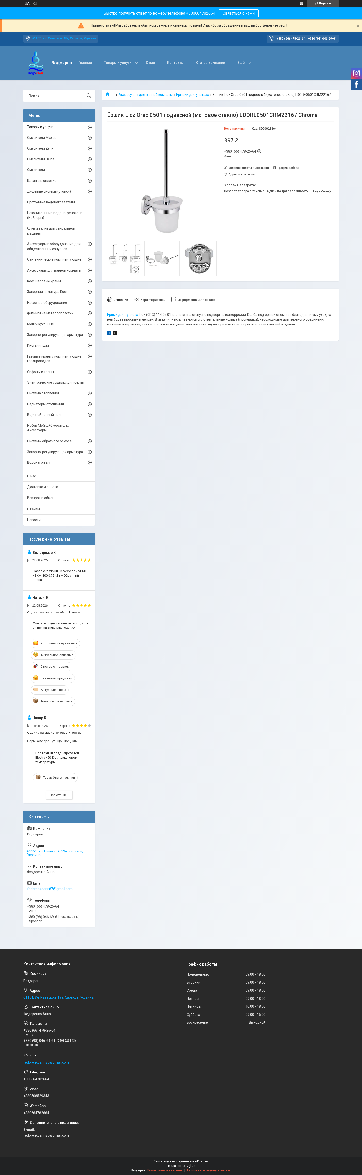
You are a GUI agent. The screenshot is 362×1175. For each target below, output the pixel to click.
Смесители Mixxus (41, 138)
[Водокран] (35, 63)
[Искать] (89, 96)
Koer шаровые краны (44, 281)
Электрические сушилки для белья (55, 382)
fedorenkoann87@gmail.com (50, 889)
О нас (150, 63)
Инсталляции (38, 345)
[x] (115, 334)
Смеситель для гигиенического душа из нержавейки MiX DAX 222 (60, 625)
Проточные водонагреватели (51, 202)
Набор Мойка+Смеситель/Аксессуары (48, 428)
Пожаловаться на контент (165, 1170)
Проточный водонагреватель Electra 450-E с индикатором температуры (58, 757)
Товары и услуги (117, 63)
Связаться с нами (239, 13)
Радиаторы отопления (45, 404)
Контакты (175, 63)
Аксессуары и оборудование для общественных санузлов (54, 246)
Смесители (36, 170)
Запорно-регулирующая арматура (55, 335)
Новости (34, 520)
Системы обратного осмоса (49, 441)
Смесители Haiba (40, 159)
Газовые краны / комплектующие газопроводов (54, 358)
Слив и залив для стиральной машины (51, 230)
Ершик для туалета (122, 315)
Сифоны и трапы (40, 372)
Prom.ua (203, 1161)
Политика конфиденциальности (208, 1170)
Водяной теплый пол (44, 415)
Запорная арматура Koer (47, 292)
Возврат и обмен (40, 498)
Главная (85, 63)
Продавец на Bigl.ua (181, 1166)
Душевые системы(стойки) (49, 191)
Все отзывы (59, 795)
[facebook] (109, 334)
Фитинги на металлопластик (50, 313)
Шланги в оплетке (41, 181)
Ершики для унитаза (192, 95)
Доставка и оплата (42, 487)
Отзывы (33, 509)
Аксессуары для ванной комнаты (146, 95)
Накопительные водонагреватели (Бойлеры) (54, 215)
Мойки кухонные (40, 324)
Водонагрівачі (38, 462)
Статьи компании (210, 63)
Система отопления (43, 393)
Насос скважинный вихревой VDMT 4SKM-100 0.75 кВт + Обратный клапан (60, 575)
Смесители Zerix (40, 148)
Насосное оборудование (47, 303)
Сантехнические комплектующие (54, 259)
